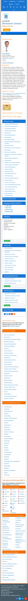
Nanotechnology (8, 382)
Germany (6, 496)
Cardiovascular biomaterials (11, 164)
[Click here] (4, 7)
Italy (5, 494)
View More (6, 240)
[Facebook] (17, 598)
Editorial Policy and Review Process (11, 595)
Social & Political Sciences (10, 396)
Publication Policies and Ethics (12, 203)
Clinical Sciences (8, 350)
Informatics (7, 373)
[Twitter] (20, 598)
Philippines (13, 512)
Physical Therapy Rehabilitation (19, 525)
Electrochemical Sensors (8, 93)
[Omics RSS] (17, 7)
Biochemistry (7, 337)
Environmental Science (8, 566)
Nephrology (7, 440)
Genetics (6, 422)
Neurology (6, 443)
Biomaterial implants (10, 139)
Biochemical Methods (10, 135)
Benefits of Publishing (10, 261)
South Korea (5, 506)
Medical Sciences (8, 380)
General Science (8, 364)
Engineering (7, 357)
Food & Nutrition (8, 362)
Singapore (15, 501)
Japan (6, 501)
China (13, 494)
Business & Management (10, 344)
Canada (14, 492)
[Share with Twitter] (7, 314)
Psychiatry (6, 463)
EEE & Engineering (7, 568)
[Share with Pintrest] (12, 314)
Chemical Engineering (10, 167)
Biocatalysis (8, 133)
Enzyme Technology (10, 182)
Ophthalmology (8, 452)
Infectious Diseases (9, 431)
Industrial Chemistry (10, 278)
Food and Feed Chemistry (11, 186)
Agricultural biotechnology (11, 124)
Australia (6, 492)
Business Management (8, 575)
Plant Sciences (7, 394)
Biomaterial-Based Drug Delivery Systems (13, 142)
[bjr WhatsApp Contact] (14, 9)
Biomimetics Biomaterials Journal (13, 281)
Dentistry (6, 413)
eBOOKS (7, 272)
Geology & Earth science (9, 579)
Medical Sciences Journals (11, 302)
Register (11, 4)
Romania (22, 503)
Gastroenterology (7, 534)
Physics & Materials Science (10, 563)
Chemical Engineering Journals (12, 295)
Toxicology (6, 475)
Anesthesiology (8, 406)
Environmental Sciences (10, 360)
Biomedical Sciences (9, 341)
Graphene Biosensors (10, 191)
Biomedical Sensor (9, 145)
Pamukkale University (7, 58)
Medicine (6, 434)
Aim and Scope (8, 248)
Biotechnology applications (11, 158)
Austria (22, 492)
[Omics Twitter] (10, 7)
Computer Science (8, 353)
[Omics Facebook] (7, 7)
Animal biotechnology (10, 128)
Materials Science (8, 375)
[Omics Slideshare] (20, 7)
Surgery (6, 472)
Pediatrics (6, 459)
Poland (22, 489)
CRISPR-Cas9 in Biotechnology (12, 162)
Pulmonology (7, 465)
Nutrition (6, 447)
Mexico (22, 498)
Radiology (6, 468)
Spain (13, 489)
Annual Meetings (14, 484)
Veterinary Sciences (9, 398)
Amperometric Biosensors (11, 126)
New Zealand (12, 508)
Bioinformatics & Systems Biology (12, 339)
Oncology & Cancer (20, 517)
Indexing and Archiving (10, 265)
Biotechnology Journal (10, 283)
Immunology (7, 429)
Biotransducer (8, 160)
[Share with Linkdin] (9, 314)
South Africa (12, 504)
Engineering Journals (10, 298)
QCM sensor (16, 94)
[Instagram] (25, 598)
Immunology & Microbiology (11, 371)
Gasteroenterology (8, 420)
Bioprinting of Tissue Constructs (13, 147)
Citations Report (9, 263)
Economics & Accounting (10, 355)
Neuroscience (6, 530)
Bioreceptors (8, 150)
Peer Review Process (10, 254)
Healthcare (6, 427)
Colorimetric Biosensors (11, 173)
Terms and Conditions (7, 592)
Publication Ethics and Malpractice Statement (13, 251)
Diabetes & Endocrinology (10, 418)
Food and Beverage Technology (12, 184)
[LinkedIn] (23, 598)
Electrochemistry (9, 180)
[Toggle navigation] (4, 33)
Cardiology (6, 409)
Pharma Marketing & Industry (10, 557)
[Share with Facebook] (5, 314)
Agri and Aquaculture (9, 334)
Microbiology (7, 436)
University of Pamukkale (8, 62)
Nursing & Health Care (9, 387)
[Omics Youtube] (24, 7)
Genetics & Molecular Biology (11, 366)
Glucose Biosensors (10, 189)
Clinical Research (8, 411)
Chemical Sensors (9, 171)
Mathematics (7, 378)
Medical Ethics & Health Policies (19, 534)
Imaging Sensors (9, 195)
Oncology (6, 450)
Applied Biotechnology (10, 130)
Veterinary (5, 570)
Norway (22, 501)
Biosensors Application (10, 152)
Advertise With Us (9, 258)
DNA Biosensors (9, 175)
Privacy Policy (5, 593)
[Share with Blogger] (14, 314)
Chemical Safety (9, 169)
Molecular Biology (8, 438)
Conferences (21, 1)
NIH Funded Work (9, 267)
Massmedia (6, 577)
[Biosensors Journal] (6, 16)
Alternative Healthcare (5, 544)
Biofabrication (8, 137)
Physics (6, 391)
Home (5, 1)
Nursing (6, 445)
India (13, 498)
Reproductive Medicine (9, 470)
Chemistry (6, 348)
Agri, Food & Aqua (7, 559)
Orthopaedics (7, 454)
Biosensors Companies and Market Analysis (13, 155)
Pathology (6, 456)
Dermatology (7, 415)
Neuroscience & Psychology (11, 385)
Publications (12, 1)
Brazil (5, 503)
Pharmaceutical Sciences (10, 389)
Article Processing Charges (11, 256)
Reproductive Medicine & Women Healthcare (20, 541)
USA (5, 489)
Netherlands (6, 511)
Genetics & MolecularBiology (7, 537)
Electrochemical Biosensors (11, 178)
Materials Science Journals (11, 300)
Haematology (7, 425)
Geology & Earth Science (10, 369)
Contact (17, 4)
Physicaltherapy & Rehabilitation (12, 461)
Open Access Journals (13, 326)
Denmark (22, 496)
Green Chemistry (9, 193)
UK (5, 498)
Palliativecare (18, 537)
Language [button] (6, 30)
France (14, 496)
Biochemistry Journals (10, 293)
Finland (22, 494)
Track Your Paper (9, 269)
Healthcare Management (6, 527)
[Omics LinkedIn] (14, 7)
